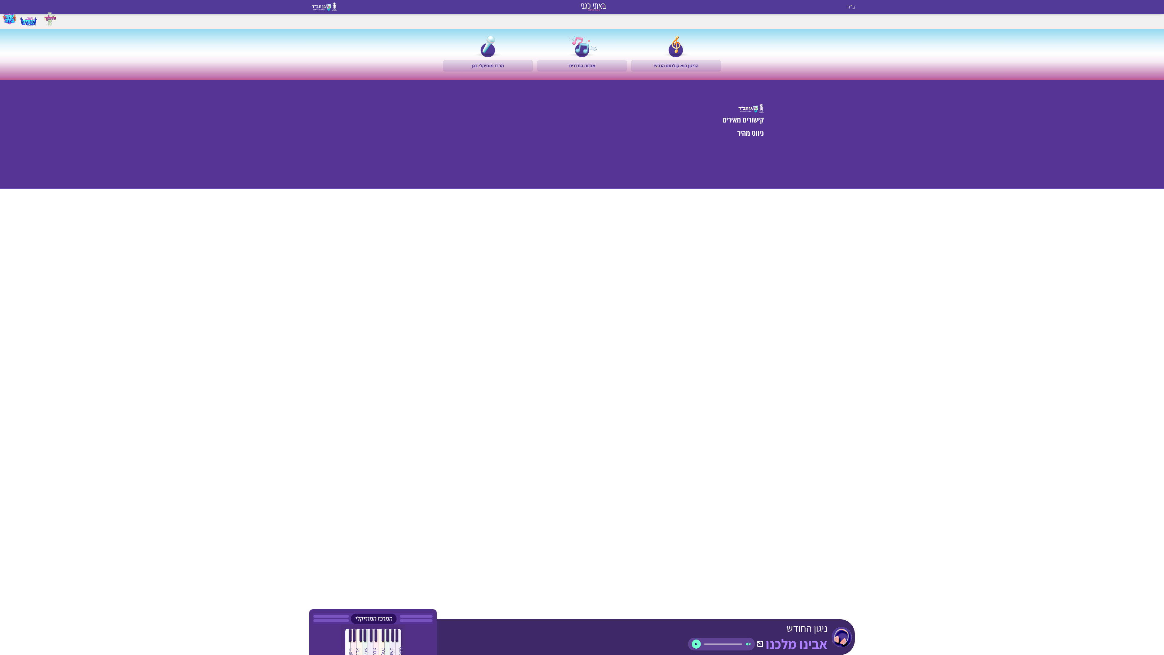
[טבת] (374, 643)
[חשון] (391, 643)
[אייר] (342, 643)
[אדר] (357, 643)
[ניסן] (349, 643)
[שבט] (365, 643)
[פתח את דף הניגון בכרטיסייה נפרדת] (760, 644)
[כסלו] (382, 643)
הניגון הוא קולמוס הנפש (676, 65)
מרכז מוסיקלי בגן (488, 65)
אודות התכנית (582, 65)
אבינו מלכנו (797, 644)
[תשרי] (400, 643)
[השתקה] (748, 644)
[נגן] (696, 644)
